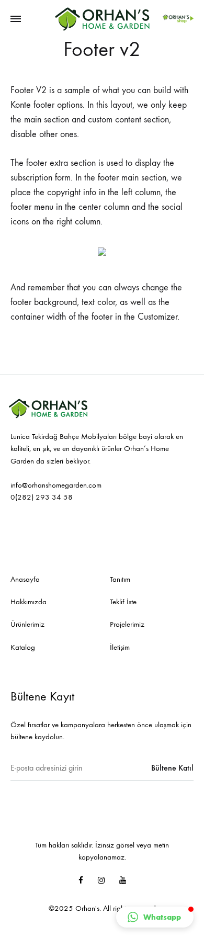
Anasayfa (25, 579)
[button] (155, 917)
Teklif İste (123, 601)
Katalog (22, 647)
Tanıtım (120, 579)
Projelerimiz (127, 624)
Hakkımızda (28, 601)
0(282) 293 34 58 (41, 497)
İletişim (120, 647)
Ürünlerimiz (27, 624)
